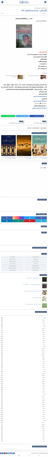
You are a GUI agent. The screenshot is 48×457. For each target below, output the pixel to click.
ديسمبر (43, 328)
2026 (44, 318)
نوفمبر (43, 350)
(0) (1, 13)
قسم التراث (35, 263)
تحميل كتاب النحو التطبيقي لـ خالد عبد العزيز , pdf (34, 278)
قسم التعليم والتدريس (12, 265)
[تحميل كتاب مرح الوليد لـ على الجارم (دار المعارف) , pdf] (39, 145)
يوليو (43, 332)
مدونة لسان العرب (34, 453)
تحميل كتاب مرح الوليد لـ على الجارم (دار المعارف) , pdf (40, 157)
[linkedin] (7, 220)
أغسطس (42, 330)
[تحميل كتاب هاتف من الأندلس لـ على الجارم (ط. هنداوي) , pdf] (8, 145)
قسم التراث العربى (12, 263)
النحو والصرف (35, 259)
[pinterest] (29, 220)
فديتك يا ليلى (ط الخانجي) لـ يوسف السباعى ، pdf (11, 76)
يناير (43, 324)
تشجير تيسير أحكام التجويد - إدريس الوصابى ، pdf (34, 304)
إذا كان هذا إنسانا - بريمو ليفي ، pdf (34, 75)
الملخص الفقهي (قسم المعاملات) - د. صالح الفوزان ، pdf (32, 284)
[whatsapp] (18, 220)
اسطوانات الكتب (12, 256)
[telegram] (41, 220)
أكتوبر (43, 377)
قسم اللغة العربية (35, 270)
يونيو (43, 334)
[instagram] (18, 217)
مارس (43, 320)
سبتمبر (43, 353)
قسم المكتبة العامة (12, 270)
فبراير (43, 322)
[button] (36, 116)
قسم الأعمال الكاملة (12, 261)
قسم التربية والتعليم (35, 265)
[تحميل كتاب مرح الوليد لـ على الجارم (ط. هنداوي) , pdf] (24, 145)
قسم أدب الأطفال (12, 259)
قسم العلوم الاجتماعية (35, 268)
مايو (43, 336)
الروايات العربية (44, 8)
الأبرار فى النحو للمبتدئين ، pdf (37, 297)
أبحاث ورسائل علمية (35, 256)
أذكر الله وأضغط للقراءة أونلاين (39, 108)
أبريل (43, 338)
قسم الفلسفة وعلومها (12, 268)
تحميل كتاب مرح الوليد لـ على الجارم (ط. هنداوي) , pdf (24, 157)
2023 (44, 371)
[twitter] (29, 217)
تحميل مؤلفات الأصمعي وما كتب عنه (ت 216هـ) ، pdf (33, 291)
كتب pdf (29, 128)
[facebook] (41, 217)
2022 (44, 394)
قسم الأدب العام (37, 8)
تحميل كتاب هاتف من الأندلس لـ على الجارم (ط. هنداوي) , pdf (9, 157)
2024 (44, 346)
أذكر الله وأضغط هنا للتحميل (40, 96)
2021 (44, 420)
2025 (44, 326)
